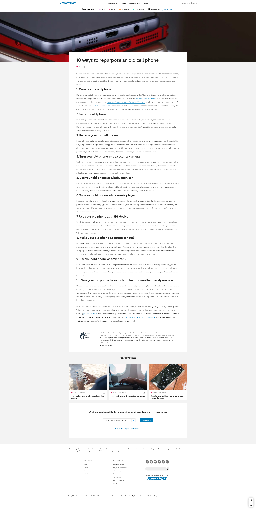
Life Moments (88, 474)
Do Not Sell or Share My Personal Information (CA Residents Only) (139, 495)
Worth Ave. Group (106, 345)
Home (81, 67)
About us (145, 3)
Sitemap (116, 483)
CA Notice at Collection (97, 495)
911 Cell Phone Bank (103, 106)
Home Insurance (118, 480)
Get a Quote (168, 9)
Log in (195, 3)
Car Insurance (117, 477)
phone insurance (90, 314)
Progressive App (118, 464)
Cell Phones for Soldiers (145, 98)
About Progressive (119, 471)
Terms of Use (84, 495)
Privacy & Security (73, 495)
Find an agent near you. (128, 428)
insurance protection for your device (139, 317)
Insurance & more (113, 3)
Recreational (88, 471)
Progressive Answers (119, 467)
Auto (85, 464)
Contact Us (116, 474)
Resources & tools (134, 3)
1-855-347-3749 (185, 3)
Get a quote (146, 420)
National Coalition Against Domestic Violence (126, 102)
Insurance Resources (112, 495)
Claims (124, 3)
